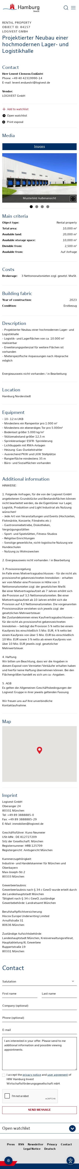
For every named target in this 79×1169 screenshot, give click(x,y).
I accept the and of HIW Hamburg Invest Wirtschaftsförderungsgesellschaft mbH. (39, 1079)
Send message (39, 1110)
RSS (21, 1144)
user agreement (57, 1075)
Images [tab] (39, 146)
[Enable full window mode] (73, 199)
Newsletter (35, 1144)
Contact (66, 1144)
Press (11, 1144)
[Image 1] (31, 207)
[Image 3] (42, 207)
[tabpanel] (39, 176)
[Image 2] (37, 207)
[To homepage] (21, 7)
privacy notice (32, 1075)
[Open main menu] (73, 7)
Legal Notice (32, 1149)
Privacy (52, 1144)
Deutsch (49, 1149)
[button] (39, 1128)
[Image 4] (48, 207)
